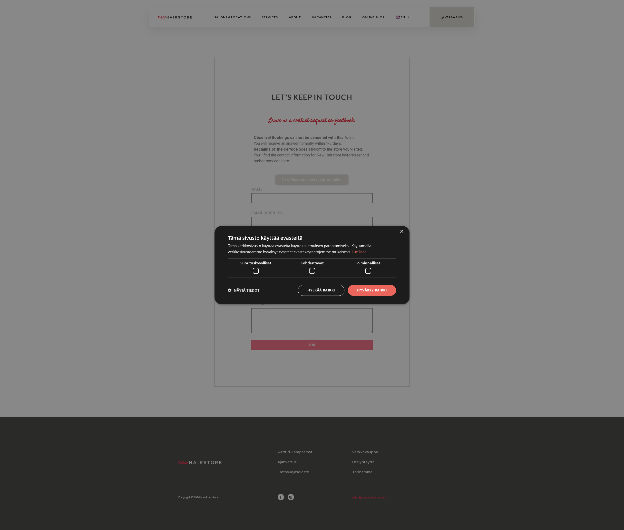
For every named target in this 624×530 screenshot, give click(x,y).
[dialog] (312, 265)
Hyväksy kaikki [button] (372, 290)
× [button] (401, 231)
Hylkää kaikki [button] (321, 290)
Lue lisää (359, 251)
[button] (244, 290)
